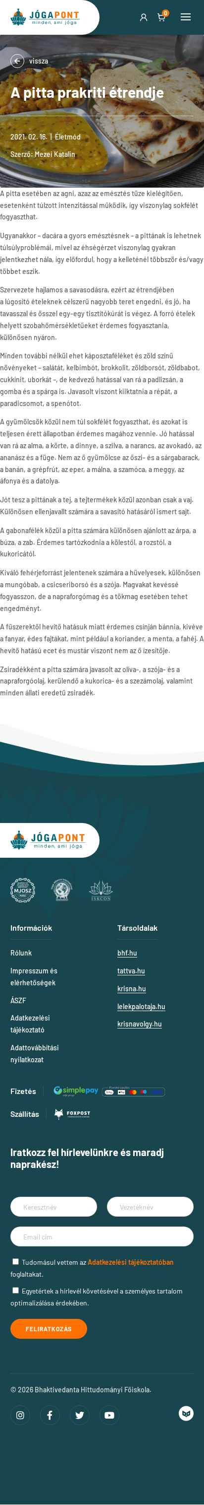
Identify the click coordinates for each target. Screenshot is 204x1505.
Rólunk (21, 953)
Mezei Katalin (55, 154)
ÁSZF (18, 1000)
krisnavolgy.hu (139, 1024)
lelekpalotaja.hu (141, 1006)
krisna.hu (131, 988)
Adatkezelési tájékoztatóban (131, 1262)
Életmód (68, 137)
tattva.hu (131, 970)
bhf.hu (127, 953)
